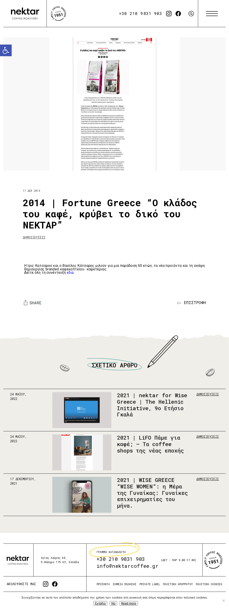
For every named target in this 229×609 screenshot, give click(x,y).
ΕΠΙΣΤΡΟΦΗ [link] (193, 302)
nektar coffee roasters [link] (18, 560)
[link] (6, 50)
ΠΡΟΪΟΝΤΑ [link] (103, 584)
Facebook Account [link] (178, 13)
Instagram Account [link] (169, 13)
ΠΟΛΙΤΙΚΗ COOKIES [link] (209, 584)
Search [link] (191, 13)
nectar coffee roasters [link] (25, 13)
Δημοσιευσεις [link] (34, 237)
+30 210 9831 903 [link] (140, 13)
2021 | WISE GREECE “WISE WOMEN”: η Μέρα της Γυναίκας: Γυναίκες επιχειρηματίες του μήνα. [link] (152, 492)
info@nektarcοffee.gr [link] (128, 566)
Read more (128, 603)
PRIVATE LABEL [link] (150, 584)
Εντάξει (100, 603)
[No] (223, 600)
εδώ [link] (70, 272)
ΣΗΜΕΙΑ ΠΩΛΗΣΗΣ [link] (124, 584)
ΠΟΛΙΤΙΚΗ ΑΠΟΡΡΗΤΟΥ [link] (178, 584)
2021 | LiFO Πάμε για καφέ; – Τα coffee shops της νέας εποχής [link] (150, 444)
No (113, 603)
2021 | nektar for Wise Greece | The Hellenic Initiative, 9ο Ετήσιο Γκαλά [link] (152, 405)
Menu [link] (212, 13)
